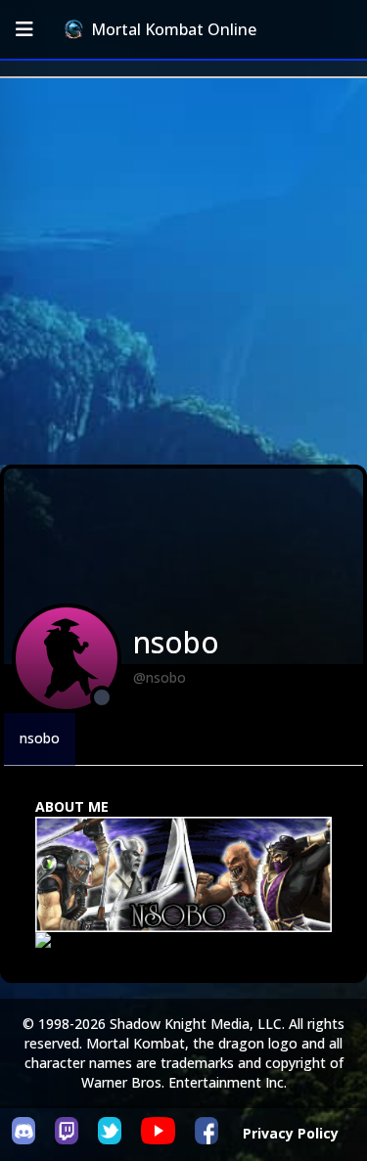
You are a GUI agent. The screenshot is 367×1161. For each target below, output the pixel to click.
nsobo (40, 738)
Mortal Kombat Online (173, 29)
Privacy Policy (291, 1133)
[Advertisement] (183, 271)
